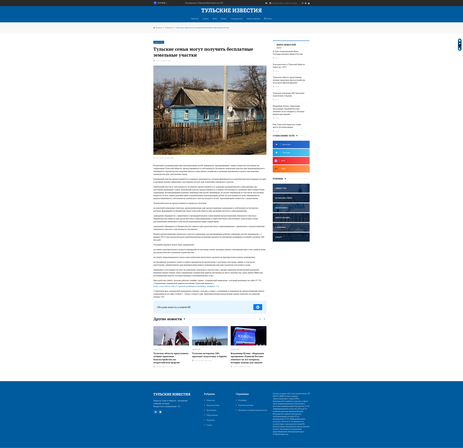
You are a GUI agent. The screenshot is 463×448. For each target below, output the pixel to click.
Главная (158, 27)
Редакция (242, 400)
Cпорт (209, 425)
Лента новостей (286, 44)
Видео (224, 18)
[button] (260, 319)
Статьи (206, 18)
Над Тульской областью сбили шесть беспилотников (287, 125)
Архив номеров (253, 18)
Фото (215, 18)
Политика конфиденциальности (252, 410)
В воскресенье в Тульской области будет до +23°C (289, 65)
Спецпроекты (237, 18)
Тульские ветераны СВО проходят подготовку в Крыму (170, 355)
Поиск (269, 18)
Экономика (211, 410)
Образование (212, 415)
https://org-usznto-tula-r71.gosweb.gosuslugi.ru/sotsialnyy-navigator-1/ (185, 286)
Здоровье (210, 420)
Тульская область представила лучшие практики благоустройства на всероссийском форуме (204, 3)
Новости (195, 18)
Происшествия (212, 405)
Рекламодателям (245, 405)
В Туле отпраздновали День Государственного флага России (247, 356)
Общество (169, 27)
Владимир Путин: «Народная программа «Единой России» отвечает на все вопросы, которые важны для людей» (208, 358)
